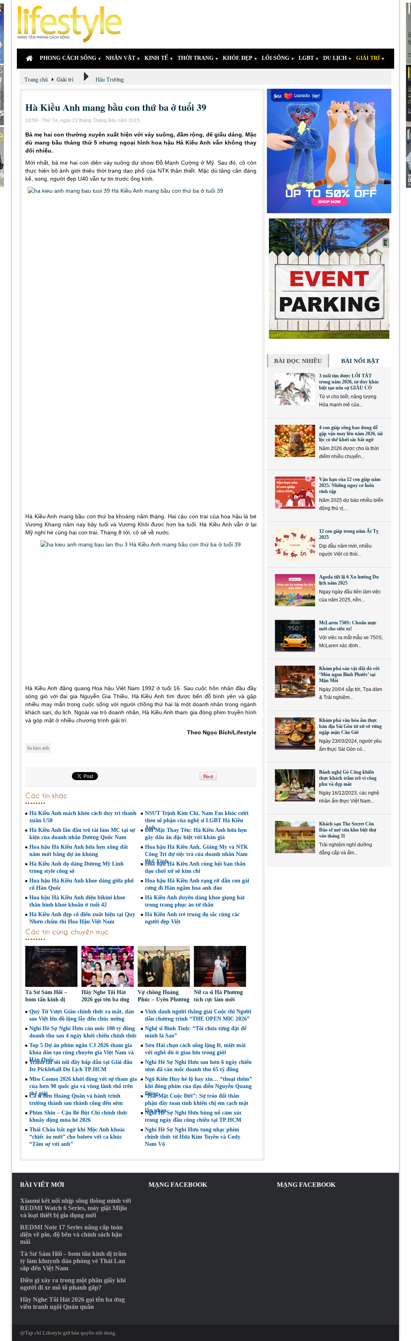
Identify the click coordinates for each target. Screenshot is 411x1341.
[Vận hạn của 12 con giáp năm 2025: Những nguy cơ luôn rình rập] (295, 493)
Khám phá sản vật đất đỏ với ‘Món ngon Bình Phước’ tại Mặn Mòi (349, 674)
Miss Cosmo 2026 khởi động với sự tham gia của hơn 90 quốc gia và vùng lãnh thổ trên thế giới (83, 1086)
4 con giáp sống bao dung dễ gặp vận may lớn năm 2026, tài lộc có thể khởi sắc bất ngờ (351, 433)
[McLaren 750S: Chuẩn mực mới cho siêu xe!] (295, 636)
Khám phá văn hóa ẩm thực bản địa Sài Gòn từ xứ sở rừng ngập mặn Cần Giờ (350, 726)
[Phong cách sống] (73, 24)
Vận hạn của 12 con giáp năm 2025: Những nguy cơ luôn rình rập (349, 485)
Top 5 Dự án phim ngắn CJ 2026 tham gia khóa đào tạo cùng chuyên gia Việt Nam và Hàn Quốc (81, 1052)
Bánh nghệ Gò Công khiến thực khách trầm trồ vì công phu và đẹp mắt (347, 778)
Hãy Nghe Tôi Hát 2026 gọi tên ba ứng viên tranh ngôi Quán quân (72, 1303)
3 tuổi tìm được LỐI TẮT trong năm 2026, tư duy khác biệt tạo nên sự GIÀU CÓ (349, 382)
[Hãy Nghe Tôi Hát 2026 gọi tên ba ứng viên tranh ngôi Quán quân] (107, 967)
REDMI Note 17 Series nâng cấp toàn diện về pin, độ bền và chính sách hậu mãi (71, 1234)
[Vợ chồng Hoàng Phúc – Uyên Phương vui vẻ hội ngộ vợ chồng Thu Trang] (164, 967)
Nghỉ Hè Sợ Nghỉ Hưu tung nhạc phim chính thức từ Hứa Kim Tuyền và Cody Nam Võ (192, 1137)
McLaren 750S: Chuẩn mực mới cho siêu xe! (347, 626)
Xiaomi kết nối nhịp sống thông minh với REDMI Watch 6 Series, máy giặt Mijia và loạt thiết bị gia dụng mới (75, 1208)
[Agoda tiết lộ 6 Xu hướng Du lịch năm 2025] (295, 590)
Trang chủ (36, 80)
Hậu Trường (110, 80)
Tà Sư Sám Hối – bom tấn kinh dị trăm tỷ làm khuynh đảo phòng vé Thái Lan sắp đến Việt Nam (73, 1261)
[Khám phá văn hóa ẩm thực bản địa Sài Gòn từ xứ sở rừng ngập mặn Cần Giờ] (295, 733)
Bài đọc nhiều (298, 361)
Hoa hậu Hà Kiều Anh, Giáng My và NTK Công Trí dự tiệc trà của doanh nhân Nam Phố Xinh (196, 854)
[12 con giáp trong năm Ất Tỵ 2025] (295, 544)
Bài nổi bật (360, 361)
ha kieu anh (38, 748)
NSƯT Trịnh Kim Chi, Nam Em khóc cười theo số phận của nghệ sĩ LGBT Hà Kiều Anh (196, 820)
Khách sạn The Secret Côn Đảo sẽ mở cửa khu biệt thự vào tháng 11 (347, 830)
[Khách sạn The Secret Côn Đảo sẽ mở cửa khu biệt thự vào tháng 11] (295, 837)
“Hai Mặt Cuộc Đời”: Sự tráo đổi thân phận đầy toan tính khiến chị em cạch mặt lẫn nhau (196, 1103)
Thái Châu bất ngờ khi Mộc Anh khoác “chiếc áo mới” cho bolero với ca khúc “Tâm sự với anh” (77, 1137)
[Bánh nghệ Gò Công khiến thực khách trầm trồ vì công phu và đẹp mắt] (295, 785)
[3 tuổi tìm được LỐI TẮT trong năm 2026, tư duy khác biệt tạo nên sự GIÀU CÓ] (295, 389)
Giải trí (65, 79)
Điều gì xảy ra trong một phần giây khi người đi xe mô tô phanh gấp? (73, 1284)
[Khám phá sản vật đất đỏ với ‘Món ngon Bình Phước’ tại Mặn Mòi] (295, 682)
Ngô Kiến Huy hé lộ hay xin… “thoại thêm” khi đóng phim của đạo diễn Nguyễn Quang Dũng (198, 1086)
